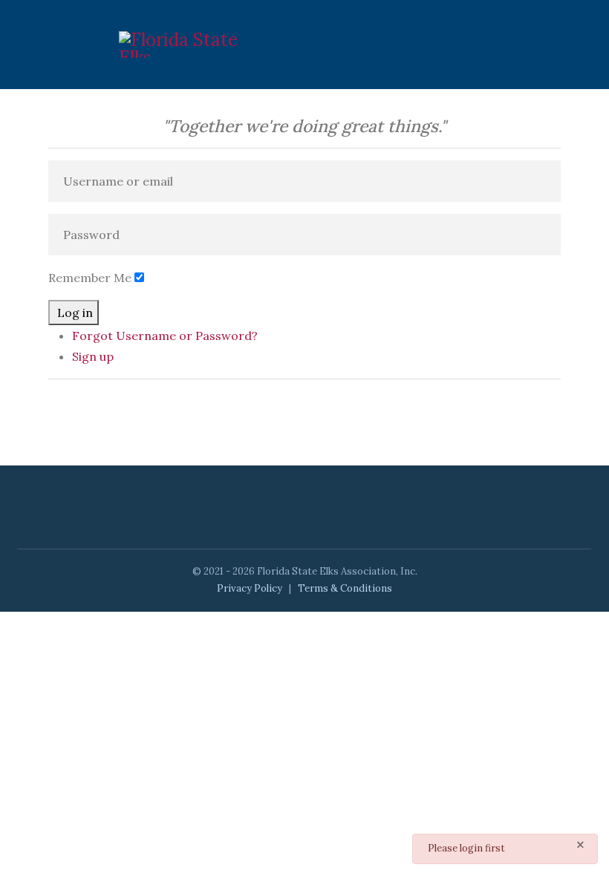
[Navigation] (462, 44)
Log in (75, 312)
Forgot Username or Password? (165, 335)
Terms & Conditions (345, 588)
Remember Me (89, 277)
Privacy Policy (249, 588)
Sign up (93, 356)
